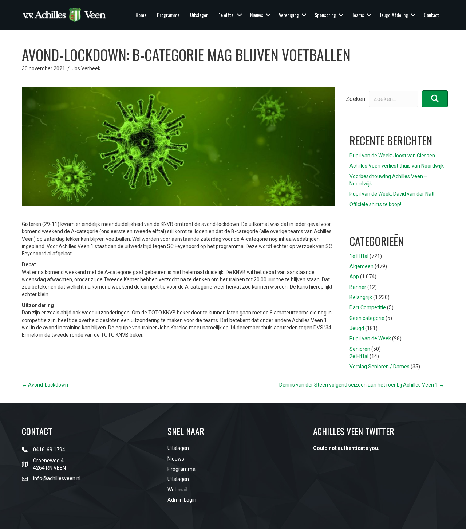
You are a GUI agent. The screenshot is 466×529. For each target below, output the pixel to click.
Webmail (177, 490)
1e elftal (226, 15)
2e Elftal (359, 356)
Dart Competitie (368, 307)
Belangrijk (361, 297)
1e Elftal (359, 256)
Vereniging (289, 15)
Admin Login (181, 500)
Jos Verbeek (86, 68)
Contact (431, 15)
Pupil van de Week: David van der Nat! (392, 194)
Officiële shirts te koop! (375, 204)
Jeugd (357, 328)
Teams (358, 15)
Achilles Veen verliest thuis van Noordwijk (397, 166)
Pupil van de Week (370, 338)
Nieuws (256, 15)
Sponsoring (325, 15)
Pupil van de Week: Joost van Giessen (392, 155)
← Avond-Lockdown (45, 385)
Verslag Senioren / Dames (380, 366)
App (354, 276)
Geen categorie (367, 318)
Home (140, 15)
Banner (358, 287)
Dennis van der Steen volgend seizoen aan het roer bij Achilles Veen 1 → (361, 385)
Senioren (360, 349)
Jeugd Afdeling (394, 15)
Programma (168, 15)
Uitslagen (199, 15)
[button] (239, 15)
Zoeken (355, 98)
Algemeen (362, 266)
